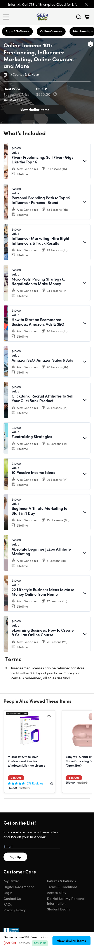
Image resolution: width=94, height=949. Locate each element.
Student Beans (58, 908)
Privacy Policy (14, 909)
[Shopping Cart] (87, 17)
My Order (11, 880)
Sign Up (15, 857)
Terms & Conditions (62, 886)
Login (7, 892)
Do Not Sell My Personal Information (66, 901)
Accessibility (56, 892)
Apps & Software (17, 31)
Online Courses (51, 31)
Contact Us (12, 898)
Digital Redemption (19, 886)
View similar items (34, 109)
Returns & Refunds (61, 880)
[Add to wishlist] (90, 44)
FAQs (7, 904)
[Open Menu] (7, 17)
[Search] (78, 17)
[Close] (86, 4)
